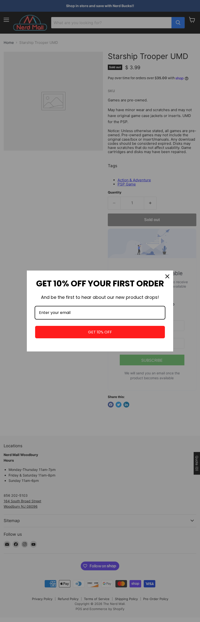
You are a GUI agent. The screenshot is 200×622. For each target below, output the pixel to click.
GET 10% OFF (100, 332)
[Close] (167, 276)
